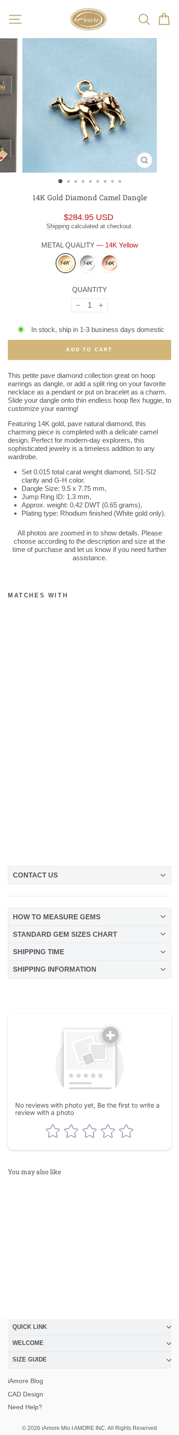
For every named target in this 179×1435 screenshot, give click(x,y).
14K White (87, 263)
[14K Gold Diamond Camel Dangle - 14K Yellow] (16, 836)
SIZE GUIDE (29, 1359)
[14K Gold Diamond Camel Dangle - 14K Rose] (47, 836)
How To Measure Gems (57, 917)
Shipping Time (38, 952)
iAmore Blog (25, 1380)
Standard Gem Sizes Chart (65, 934)
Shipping (57, 226)
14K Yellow (65, 263)
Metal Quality (89, 245)
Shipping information (54, 969)
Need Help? (25, 1407)
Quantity (89, 289)
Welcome (28, 1342)
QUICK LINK (29, 1326)
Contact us (35, 875)
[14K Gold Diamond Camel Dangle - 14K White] (31, 836)
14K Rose (110, 263)
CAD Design (25, 1394)
